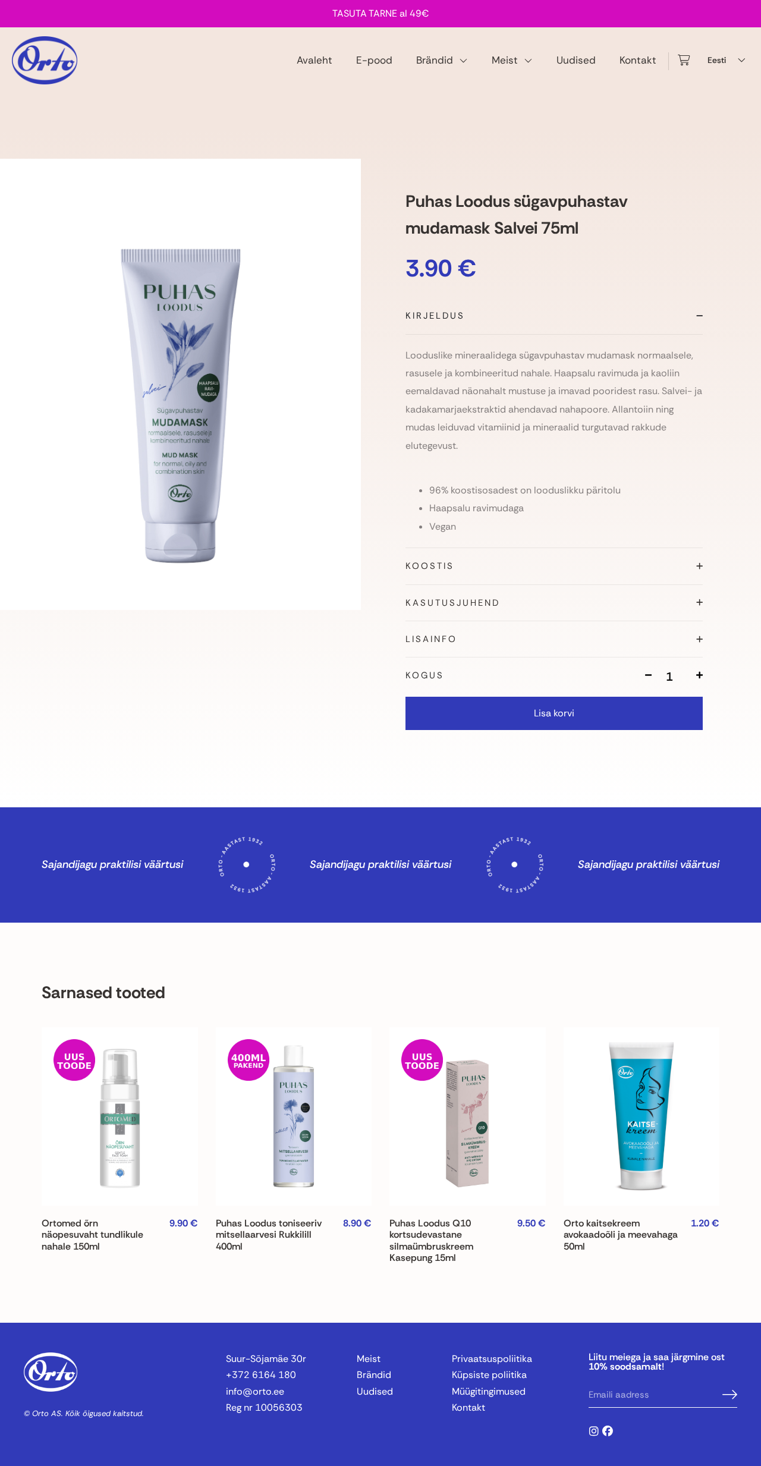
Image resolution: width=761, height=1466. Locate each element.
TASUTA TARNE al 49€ (380, 13)
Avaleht (314, 60)
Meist (505, 60)
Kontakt (638, 60)
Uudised (576, 60)
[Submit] (729, 1395)
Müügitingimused (489, 1391)
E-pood (374, 60)
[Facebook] (607, 1431)
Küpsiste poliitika (489, 1375)
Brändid (434, 60)
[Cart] (684, 60)
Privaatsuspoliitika (492, 1358)
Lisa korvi (554, 713)
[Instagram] (594, 1431)
